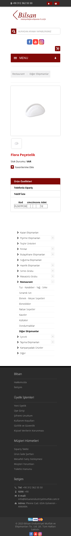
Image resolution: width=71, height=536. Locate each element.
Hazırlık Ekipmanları (29, 265)
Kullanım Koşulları (24, 420)
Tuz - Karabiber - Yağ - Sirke (33, 287)
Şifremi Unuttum (23, 415)
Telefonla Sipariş (23, 187)
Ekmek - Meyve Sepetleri (32, 298)
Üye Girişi (19, 410)
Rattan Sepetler (27, 309)
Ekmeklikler (25, 303)
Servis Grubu (26, 270)
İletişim (18, 387)
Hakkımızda (20, 382)
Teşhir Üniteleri (27, 243)
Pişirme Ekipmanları (29, 238)
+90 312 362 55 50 (33, 487)
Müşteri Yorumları (24, 464)
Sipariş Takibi (21, 449)
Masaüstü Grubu (28, 276)
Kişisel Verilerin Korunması (29, 430)
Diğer (22, 353)
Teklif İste (19, 194)
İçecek (23, 336)
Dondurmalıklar (27, 325)
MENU (23, 58)
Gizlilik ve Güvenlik (24, 425)
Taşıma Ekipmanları (29, 342)
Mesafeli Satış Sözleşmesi (28, 459)
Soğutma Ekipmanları (30, 260)
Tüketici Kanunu (23, 469)
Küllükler (23, 320)
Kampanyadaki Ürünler (31, 347)
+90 (27, 491)
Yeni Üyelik (20, 405)
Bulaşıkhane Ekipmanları (32, 254)
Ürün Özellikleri (23, 181)
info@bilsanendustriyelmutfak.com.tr (38, 499)
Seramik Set (25, 292)
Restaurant (18, 73)
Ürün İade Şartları (24, 454)
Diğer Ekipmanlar (39, 73)
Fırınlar (23, 249)
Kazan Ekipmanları (28, 232)
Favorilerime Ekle (24, 167)
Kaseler (23, 314)
